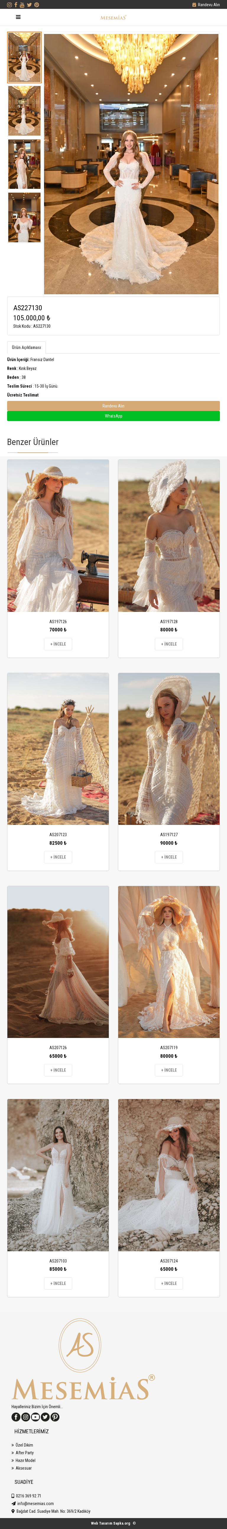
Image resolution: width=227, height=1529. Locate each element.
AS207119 (169, 1047)
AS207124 (169, 1261)
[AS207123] (58, 749)
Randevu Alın (209, 4)
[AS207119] (169, 962)
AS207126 (58, 1047)
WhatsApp (113, 416)
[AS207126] (58, 962)
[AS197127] (169, 749)
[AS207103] (58, 1175)
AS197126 (58, 621)
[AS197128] (169, 536)
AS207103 (58, 1261)
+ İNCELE (58, 644)
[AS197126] (58, 536)
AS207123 (58, 834)
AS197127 (169, 834)
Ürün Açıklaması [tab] (26, 347)
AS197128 (169, 621)
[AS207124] (169, 1175)
